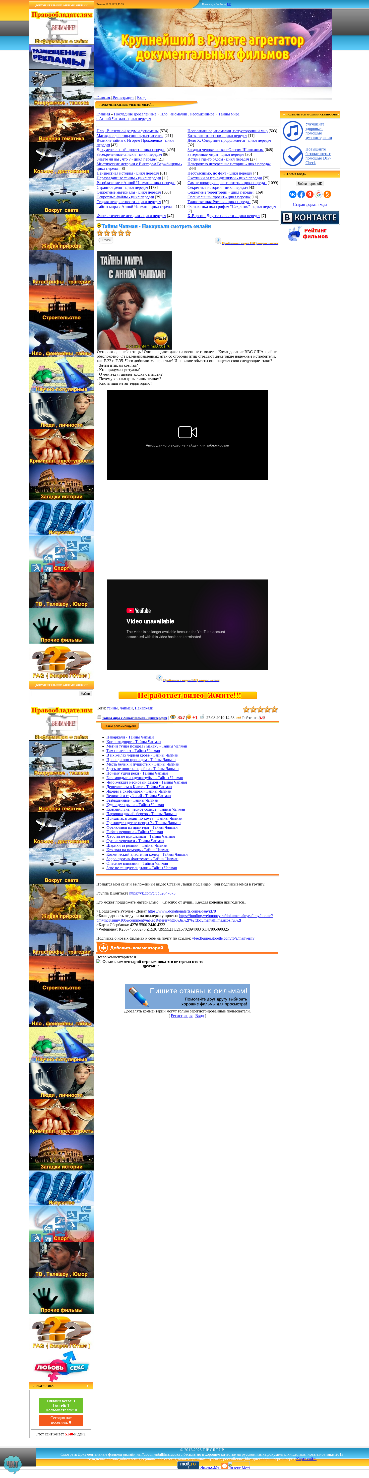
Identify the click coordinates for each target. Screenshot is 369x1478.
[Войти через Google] (319, 194)
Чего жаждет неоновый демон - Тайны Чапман (146, 782)
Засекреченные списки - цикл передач (129, 154)
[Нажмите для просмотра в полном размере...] (134, 348)
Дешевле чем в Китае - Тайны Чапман (139, 787)
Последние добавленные (135, 114)
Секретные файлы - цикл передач (125, 197)
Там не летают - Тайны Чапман (133, 751)
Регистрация (123, 97)
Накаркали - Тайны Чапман (130, 737)
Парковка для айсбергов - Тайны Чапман (141, 814)
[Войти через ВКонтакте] (292, 194)
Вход (141, 97)
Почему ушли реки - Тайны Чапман (137, 773)
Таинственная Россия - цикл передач (219, 202)
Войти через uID (310, 184)
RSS (229, 4)
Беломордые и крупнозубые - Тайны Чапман (144, 778)
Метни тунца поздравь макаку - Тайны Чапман (146, 746)
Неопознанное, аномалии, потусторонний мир (228, 131)
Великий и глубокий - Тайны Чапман (138, 796)
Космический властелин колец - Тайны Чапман (147, 854)
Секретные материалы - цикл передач (129, 192)
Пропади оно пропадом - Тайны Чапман (141, 760)
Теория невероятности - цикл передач (129, 202)
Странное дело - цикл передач (122, 187)
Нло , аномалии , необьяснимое (187, 114)
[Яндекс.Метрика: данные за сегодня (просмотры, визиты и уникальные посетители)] (239, 1465)
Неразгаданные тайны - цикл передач (129, 178)
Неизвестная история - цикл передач (128, 173)
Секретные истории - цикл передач (218, 187)
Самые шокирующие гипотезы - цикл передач (227, 183)
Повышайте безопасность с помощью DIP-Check (318, 156)
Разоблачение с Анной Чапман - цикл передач (136, 183)
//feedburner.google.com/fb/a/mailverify (223, 938)
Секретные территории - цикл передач (221, 192)
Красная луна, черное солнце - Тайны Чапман (145, 809)
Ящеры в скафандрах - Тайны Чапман (138, 791)
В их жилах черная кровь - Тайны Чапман (142, 755)
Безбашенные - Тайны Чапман (132, 800)
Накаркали (144, 708)
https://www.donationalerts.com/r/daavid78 (182, 911)
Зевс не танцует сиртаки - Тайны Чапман (141, 868)
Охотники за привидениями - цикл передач (225, 178)
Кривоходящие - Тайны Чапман (133, 742)
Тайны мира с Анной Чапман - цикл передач (135, 206)
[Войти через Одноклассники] (327, 194)
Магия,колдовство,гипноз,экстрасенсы (130, 135)
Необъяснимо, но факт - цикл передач (220, 173)
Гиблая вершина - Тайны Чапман (134, 832)
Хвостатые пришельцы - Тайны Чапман (140, 836)
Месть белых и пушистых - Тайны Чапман (142, 764)
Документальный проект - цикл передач (131, 149)
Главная (103, 97)
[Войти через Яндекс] (310, 194)
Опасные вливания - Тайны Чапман (137, 863)
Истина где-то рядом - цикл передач (218, 159)
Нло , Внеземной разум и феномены (128, 131)
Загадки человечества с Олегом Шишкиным (226, 149)
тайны (112, 708)
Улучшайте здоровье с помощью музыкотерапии (318, 131)
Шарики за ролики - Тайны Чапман (136, 845)
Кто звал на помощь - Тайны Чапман (137, 850)
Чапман (126, 708)
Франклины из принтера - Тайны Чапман (142, 827)
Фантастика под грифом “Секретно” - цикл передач (232, 206)
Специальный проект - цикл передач (219, 197)
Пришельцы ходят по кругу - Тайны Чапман (144, 818)
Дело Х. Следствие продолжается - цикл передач (229, 140)
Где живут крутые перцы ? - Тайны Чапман (143, 823)
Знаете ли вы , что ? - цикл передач (127, 159)
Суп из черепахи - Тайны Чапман (135, 841)
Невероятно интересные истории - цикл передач (229, 164)
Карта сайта (306, 1459)
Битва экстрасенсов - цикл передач (217, 135)
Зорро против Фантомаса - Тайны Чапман (142, 859)
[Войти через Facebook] (301, 194)
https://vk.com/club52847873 (152, 893)
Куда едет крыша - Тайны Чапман (135, 805)
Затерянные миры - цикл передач (216, 154)
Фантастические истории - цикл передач (131, 216)
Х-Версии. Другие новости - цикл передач (224, 216)
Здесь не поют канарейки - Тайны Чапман (142, 769)
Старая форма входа (310, 204)
